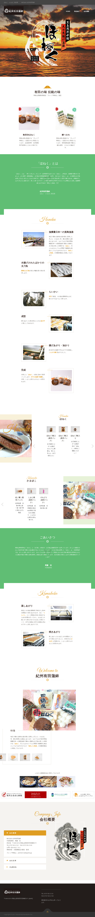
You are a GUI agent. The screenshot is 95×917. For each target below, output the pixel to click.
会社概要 (86, 11)
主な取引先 (12, 867)
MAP (30, 898)
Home (68, 11)
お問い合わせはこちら (14, 847)
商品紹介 (77, 11)
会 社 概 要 (12, 833)
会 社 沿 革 (12, 860)
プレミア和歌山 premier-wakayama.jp (19, 853)
